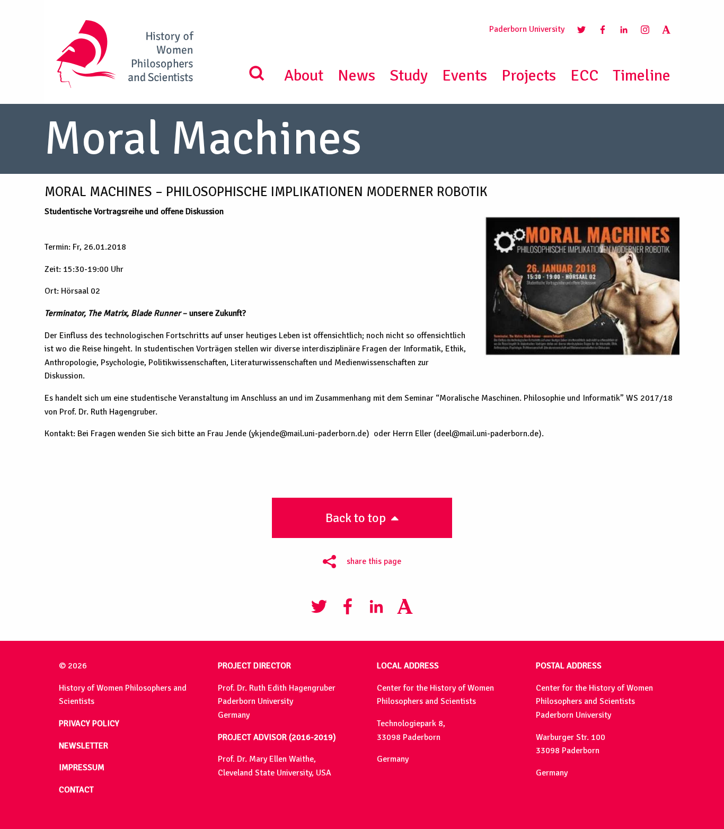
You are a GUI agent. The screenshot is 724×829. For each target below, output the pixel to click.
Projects (528, 75)
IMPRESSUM (81, 767)
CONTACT (76, 789)
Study (409, 75)
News (356, 75)
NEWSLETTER (83, 745)
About (303, 75)
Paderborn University (526, 29)
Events (464, 75)
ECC (584, 75)
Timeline (641, 75)
